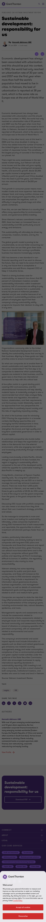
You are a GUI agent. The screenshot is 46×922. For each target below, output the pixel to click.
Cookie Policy (17, 901)
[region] (23, 896)
